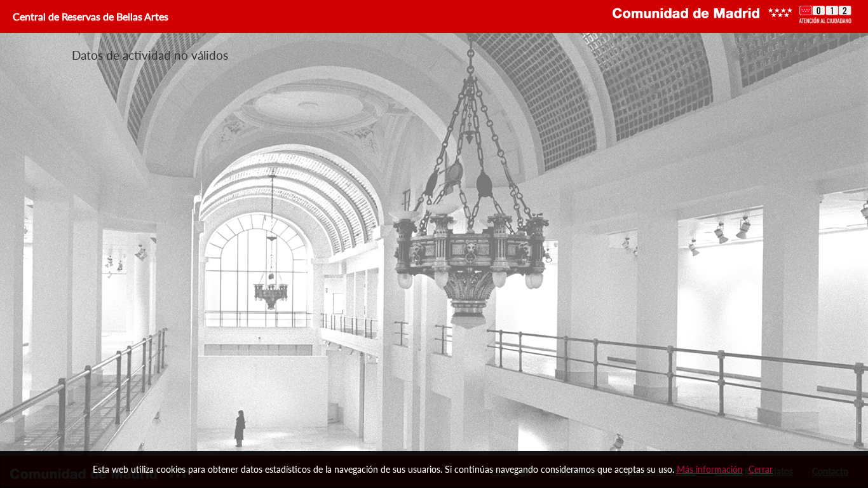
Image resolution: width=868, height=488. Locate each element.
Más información (710, 469)
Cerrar (761, 469)
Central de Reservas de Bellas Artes (89, 16)
